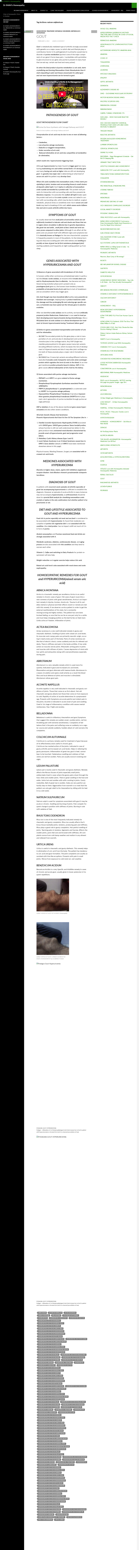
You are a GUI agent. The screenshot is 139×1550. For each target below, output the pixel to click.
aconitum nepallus (55, 1312)
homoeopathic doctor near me (73, 1459)
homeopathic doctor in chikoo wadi (50, 1328)
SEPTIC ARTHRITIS (106, 82)
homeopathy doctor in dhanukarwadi (51, 1380)
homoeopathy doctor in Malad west (50, 1506)
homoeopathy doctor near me (73, 1511)
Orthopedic (40, 33)
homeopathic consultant (58, 1318)
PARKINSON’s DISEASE (108, 105)
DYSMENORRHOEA (107, 182)
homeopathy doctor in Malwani (73, 1404)
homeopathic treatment (64, 1362)
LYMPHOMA (104, 66)
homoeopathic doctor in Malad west (50, 1454)
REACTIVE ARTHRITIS (107, 135)
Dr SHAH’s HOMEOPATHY (21, 10)
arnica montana (43, 1315)
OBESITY (103, 286)
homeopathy (79, 1362)
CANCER (103, 302)
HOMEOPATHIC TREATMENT (45, 31)
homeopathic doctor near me (72, 1360)
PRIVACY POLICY (130, 10)
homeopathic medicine (45, 1362)
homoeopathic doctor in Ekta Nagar (50, 1430)
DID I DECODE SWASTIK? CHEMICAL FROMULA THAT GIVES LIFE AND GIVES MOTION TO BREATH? (114, 125)
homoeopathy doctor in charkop (49, 1472)
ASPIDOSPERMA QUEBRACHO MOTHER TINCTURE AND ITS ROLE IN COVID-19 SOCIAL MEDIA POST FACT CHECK (116, 34)
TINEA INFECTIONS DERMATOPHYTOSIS (114, 174)
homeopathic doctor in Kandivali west (51, 1346)
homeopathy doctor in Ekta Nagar (50, 1383)
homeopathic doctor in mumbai (48, 1360)
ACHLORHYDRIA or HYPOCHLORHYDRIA (115, 457)
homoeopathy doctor (66, 1464)
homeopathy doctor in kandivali (49, 1391)
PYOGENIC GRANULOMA (109, 213)
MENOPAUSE (105, 198)
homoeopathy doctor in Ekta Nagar (50, 1483)
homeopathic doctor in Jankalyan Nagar (52, 1341)
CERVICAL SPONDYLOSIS (109, 148)
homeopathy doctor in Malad (48, 1401)
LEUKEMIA (104, 70)
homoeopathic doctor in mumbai (49, 1459)
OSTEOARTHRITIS (106, 453)
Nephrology (75, 31)
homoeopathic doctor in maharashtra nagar (53, 1446)
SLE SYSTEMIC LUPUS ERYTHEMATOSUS (114, 243)
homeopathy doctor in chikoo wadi (50, 1375)
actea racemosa (70, 1312)
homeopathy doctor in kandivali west (51, 1394)
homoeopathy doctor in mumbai (49, 1511)
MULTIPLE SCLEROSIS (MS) (109, 101)
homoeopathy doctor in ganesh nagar (51, 1485)
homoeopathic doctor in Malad (49, 1451)
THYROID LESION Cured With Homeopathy (115, 343)
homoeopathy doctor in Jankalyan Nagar (52, 1490)
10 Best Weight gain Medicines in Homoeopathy (116, 398)
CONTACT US (44, 10)
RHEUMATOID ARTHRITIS (109, 482)
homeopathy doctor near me (71, 1407)
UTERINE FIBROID (106, 190)
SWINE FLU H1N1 (106, 152)
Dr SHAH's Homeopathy (14, 5)
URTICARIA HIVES (106, 355)
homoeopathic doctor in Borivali (49, 1415)
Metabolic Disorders (62, 31)
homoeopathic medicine (46, 1462)
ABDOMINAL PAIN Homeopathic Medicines (115, 372)
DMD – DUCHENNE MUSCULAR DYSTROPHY (116, 93)
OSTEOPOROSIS (106, 276)
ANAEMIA (103, 54)
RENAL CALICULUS (106, 475)
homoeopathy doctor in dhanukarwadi (51, 1480)
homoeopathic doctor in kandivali (50, 1441)
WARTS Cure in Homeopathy (110, 339)
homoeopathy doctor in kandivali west (51, 1496)
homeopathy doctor (65, 1365)
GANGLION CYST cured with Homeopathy (114, 170)
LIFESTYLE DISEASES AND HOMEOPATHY (115, 166)
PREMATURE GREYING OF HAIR (111, 201)
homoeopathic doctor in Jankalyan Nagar (52, 1438)
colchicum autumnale (70, 1315)
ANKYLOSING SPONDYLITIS (110, 445)
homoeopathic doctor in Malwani (75, 1456)
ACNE (102, 461)
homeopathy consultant (46, 1365)
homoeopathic (79, 1409)
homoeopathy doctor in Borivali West (51, 1470)
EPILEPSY (103, 78)
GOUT (41, 36)
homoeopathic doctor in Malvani (49, 1456)
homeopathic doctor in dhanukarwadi (51, 1333)
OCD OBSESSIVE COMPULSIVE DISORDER (115, 205)
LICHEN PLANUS (106, 486)
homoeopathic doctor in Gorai (48, 1435)
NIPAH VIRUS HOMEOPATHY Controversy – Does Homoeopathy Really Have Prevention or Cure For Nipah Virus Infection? (116, 223)
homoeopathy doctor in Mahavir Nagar (51, 1501)
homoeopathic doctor (66, 1412)
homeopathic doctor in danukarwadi (51, 1331)
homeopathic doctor (77, 1318)
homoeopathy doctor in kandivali (49, 1493)
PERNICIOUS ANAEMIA (108, 40)
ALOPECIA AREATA (106, 435)
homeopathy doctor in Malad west (73, 1401)
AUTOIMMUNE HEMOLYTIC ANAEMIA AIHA (115, 50)
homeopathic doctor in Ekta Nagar (50, 1336)
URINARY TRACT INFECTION (110, 162)
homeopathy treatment (63, 1409)
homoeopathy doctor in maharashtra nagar (53, 1498)
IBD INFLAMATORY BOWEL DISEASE (113, 264)
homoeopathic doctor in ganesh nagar (51, 1433)
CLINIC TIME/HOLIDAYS (57, 10)
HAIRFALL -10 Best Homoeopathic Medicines (115, 408)
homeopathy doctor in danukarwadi (50, 1378)
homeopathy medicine (45, 1409)
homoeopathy (81, 1462)
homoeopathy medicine (46, 1514)
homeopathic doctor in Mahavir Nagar (51, 1352)
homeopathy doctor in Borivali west (50, 1370)
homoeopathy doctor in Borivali (49, 1467)
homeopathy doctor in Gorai (76, 1386)
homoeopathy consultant (47, 1464)
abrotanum (42, 1312)
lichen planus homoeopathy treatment (51, 1517)
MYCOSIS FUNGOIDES (108, 74)
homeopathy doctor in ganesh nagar (50, 1386)
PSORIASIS (104, 490)
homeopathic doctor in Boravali (49, 1320)
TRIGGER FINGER (106, 131)
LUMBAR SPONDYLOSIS (108, 145)
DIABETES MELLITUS (107, 272)
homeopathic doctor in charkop (49, 1325)
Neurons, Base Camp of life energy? (112, 256)
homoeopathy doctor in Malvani (49, 1509)
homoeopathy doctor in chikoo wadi (50, 1475)
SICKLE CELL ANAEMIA (108, 29)
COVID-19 (103, 58)
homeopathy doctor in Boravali (49, 1367)
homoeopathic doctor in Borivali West (51, 1417)
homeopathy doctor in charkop (49, 1373)
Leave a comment (58, 41)
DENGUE (103, 427)
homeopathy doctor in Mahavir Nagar (51, 1399)
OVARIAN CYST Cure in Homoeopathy (113, 347)
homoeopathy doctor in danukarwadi (51, 1477)
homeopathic (42, 1318)
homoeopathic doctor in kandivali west (51, 1443)
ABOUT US (34, 10)
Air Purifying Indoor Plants (109, 431)
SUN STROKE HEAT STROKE (110, 233)
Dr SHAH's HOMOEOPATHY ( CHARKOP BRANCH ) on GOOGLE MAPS (11, 34)
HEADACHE (104, 376)
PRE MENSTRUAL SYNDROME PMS (112, 186)
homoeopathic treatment (65, 1462)
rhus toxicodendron (45, 1519)
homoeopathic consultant (47, 1412)
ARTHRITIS (104, 449)
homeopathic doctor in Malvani (49, 1357)
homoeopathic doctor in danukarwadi (51, 1425)
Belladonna (56, 1315)
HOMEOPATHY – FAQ (117, 10)
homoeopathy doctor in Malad (48, 1504)
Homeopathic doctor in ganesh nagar (51, 1339)
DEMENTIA (104, 86)
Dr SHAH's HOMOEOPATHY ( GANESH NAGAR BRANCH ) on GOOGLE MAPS (11, 41)
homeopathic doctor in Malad (48, 1354)
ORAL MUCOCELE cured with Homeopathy (115, 217)
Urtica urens (59, 1519)
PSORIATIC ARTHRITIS (108, 253)
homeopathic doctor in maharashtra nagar (53, 1349)
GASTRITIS (104, 268)
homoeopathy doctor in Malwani (74, 1509)
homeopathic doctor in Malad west (74, 1354)
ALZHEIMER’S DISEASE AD (109, 89)
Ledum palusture (62, 1514)
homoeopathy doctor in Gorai (48, 1488)
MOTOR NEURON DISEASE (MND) (112, 97)
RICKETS (103, 260)
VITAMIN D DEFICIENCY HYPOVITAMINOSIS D (116, 294)
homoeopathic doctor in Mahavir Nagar (51, 1449)
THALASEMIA (105, 62)
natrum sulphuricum (74, 1517)
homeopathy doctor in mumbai (48, 1407)
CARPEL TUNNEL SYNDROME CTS (112, 113)
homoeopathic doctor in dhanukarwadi (51, 1428)
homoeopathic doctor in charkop (49, 1420)
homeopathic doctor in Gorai (76, 1339)
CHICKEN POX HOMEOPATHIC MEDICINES (115, 359)
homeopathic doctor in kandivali (49, 1344)
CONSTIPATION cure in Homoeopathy (113, 368)
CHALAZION (104, 178)
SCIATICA (103, 465)
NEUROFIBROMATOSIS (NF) (110, 229)
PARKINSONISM (106, 109)
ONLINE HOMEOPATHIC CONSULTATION (78, 10)
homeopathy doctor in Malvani (48, 1404)
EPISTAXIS (103, 194)
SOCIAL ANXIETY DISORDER (110, 209)
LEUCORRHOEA (105, 394)
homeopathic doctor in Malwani (73, 1357)
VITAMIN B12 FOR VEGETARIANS (111, 351)
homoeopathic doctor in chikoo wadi (51, 1422)
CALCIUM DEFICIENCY (108, 298)
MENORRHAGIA (106, 386)
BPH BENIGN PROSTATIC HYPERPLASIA (114, 290)
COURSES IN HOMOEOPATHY (100, 10)
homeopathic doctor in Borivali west (50, 1323)
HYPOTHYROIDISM (107, 418)
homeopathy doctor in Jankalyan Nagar (51, 1388)
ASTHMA (103, 390)
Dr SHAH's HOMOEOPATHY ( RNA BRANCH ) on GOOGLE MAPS (11, 47)
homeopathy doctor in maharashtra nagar (53, 1396)
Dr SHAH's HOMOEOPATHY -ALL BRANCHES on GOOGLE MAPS (12, 28)
